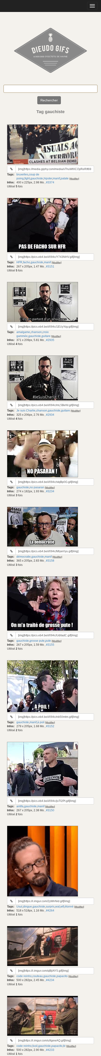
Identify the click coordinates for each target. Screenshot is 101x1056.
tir (64, 1046)
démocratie (23, 556)
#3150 (50, 810)
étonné (69, 906)
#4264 (50, 910)
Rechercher (49, 100)
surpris (50, 906)
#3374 (50, 182)
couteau (37, 976)
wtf (62, 906)
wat (57, 906)
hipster (48, 178)
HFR (19, 262)
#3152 (50, 726)
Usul (19, 906)
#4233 (50, 1050)
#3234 (50, 491)
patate (65, 178)
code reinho (24, 976)
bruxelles (22, 174)
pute (48, 640)
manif (56, 178)
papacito (62, 976)
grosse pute (37, 640)
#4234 (50, 980)
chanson (36, 332)
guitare (46, 336)
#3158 (50, 560)
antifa (19, 806)
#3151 (50, 266)
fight (27, 178)
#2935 (50, 340)
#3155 (50, 644)
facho (26, 262)
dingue (27, 906)
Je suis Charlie (25, 410)
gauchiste (37, 178)
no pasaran (37, 487)
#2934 (50, 414)
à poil (40, 722)
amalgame (23, 332)
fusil (35, 1046)
